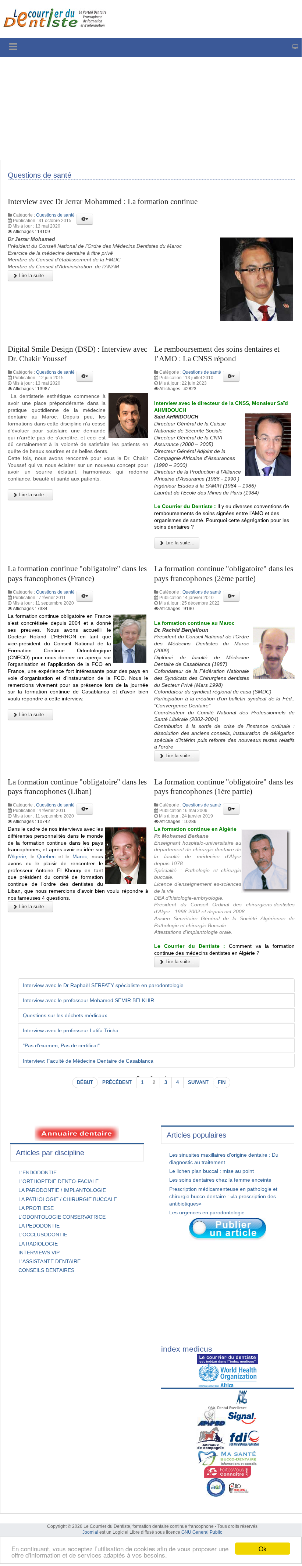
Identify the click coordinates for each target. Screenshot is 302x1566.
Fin (221, 1082)
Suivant (198, 1082)
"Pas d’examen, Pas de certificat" (61, 1045)
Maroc (79, 856)
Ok (263, 1548)
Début (85, 1082)
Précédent (117, 1082)
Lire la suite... (33, 275)
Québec (46, 856)
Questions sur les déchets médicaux (65, 1015)
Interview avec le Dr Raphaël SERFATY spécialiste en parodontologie (103, 985)
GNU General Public (201, 1532)
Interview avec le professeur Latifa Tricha (70, 1030)
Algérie (18, 856)
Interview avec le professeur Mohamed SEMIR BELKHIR (88, 1000)
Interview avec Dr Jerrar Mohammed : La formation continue (103, 201)
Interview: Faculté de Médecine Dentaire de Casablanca (89, 1061)
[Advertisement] (150, 108)
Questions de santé (55, 215)
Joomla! (90, 1532)
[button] (85, 219)
